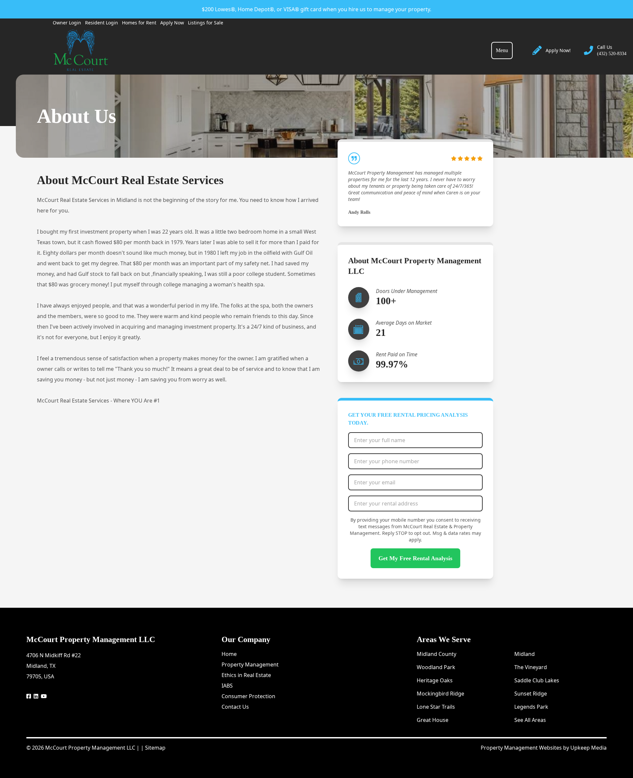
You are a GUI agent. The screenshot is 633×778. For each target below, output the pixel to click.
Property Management (250, 664)
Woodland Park (436, 667)
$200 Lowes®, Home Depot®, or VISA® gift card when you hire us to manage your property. (316, 9)
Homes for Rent (139, 22)
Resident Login (101, 22)
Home (229, 654)
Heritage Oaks (435, 680)
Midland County (436, 654)
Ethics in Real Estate (246, 675)
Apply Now (172, 22)
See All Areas (530, 720)
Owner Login (67, 22)
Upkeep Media (588, 747)
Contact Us (235, 706)
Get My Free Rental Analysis (415, 558)
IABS (227, 685)
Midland (524, 654)
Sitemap (155, 747)
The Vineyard (530, 667)
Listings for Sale (205, 22)
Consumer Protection (248, 696)
